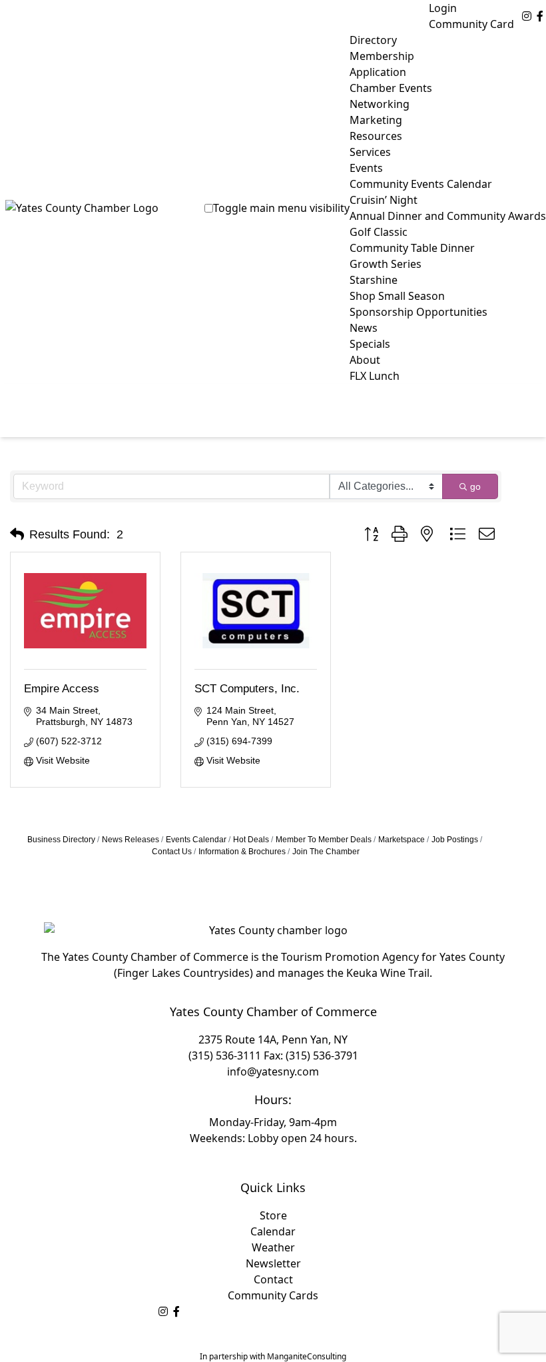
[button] (17, 534)
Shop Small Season (397, 296)
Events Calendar (196, 839)
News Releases (130, 839)
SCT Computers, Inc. (247, 688)
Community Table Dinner (412, 248)
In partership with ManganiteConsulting (273, 1356)
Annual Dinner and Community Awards (448, 216)
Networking (380, 104)
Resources (376, 136)
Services (370, 152)
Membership (382, 56)
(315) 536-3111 (224, 1055)
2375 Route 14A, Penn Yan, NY (273, 1039)
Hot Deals (251, 839)
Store (273, 1215)
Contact (273, 1279)
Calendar (273, 1231)
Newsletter (273, 1263)
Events (366, 168)
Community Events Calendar (421, 184)
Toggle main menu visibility (281, 208)
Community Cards (273, 1295)
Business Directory (61, 839)
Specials (370, 344)
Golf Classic (379, 232)
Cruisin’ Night (383, 200)
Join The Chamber (326, 851)
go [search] (475, 486)
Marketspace (401, 839)
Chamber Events (391, 88)
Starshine (374, 280)
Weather (273, 1247)
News (364, 328)
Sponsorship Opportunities (418, 312)
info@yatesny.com (273, 1071)
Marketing (376, 120)
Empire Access (61, 688)
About (365, 359)
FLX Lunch (375, 375)
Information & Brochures (242, 851)
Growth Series (385, 264)
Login (443, 8)
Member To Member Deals (324, 839)
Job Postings (454, 839)
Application (378, 72)
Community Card (471, 24)
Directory (373, 40)
